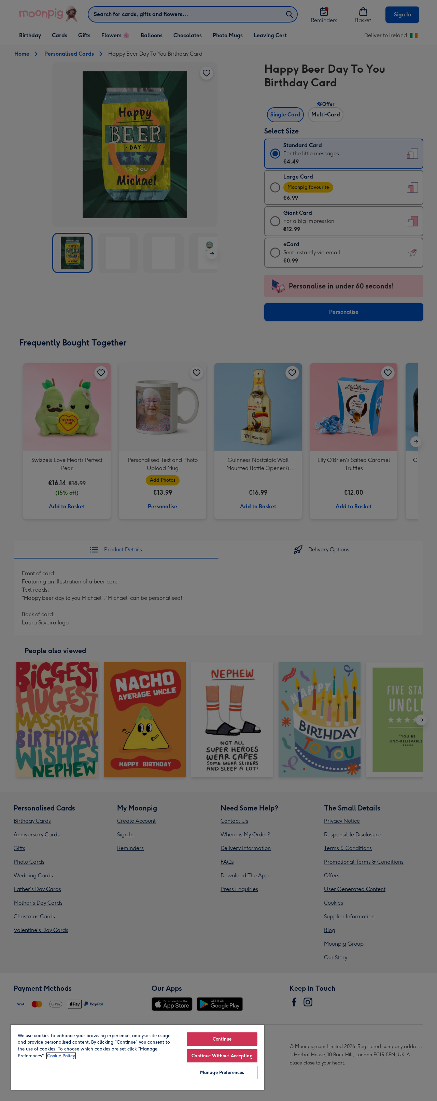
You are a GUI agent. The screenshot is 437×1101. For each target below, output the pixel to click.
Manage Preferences (222, 1072)
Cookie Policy (61, 1055)
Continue (222, 1039)
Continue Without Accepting (222, 1055)
